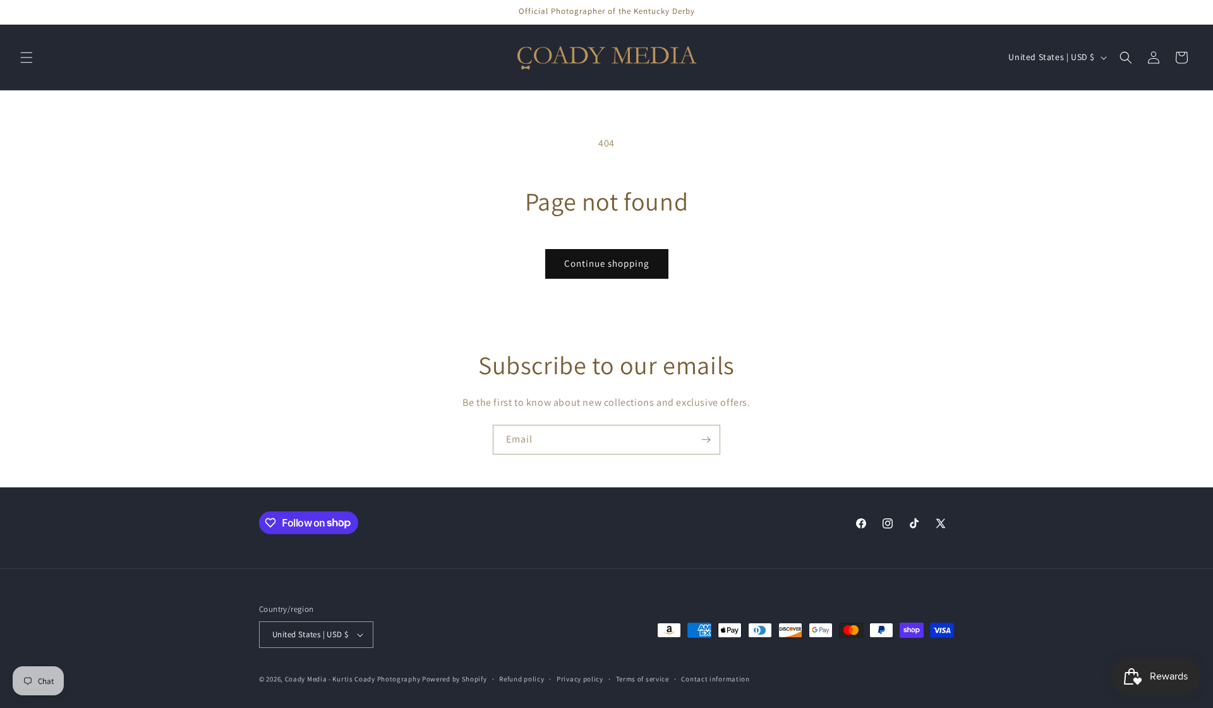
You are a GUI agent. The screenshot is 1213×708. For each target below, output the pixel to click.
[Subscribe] (706, 440)
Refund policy (521, 678)
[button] (26, 57)
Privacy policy (580, 678)
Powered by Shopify (454, 678)
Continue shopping (606, 263)
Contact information (715, 678)
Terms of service (642, 678)
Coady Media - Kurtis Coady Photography (353, 678)
